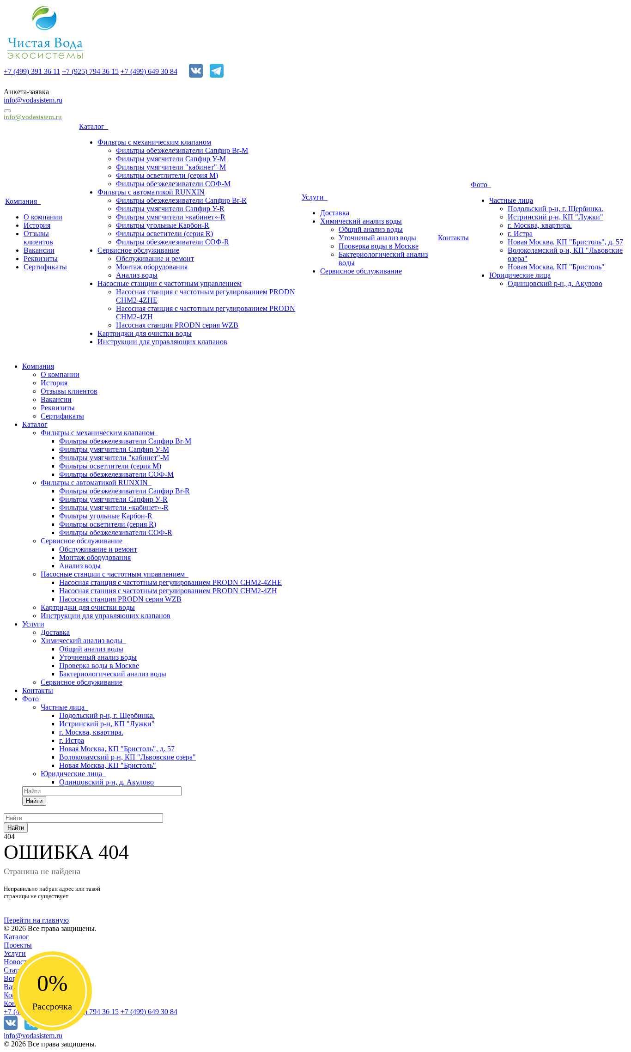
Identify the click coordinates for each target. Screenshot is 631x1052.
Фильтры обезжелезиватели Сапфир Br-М (182, 150)
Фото (481, 185)
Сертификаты (45, 267)
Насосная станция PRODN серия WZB (177, 325)
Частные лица (511, 200)
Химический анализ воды (361, 221)
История (37, 225)
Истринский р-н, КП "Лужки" (555, 217)
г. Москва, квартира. (540, 225)
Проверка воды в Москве (379, 246)
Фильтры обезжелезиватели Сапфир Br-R (181, 200)
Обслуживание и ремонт (155, 258)
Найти (34, 800)
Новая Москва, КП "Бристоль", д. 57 (565, 242)
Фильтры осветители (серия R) (164, 233)
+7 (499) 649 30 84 (149, 71)
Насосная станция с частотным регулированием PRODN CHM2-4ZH (168, 591)
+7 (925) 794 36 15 (90, 71)
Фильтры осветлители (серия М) (167, 175)
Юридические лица (520, 275)
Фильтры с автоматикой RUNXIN (151, 192)
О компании (43, 217)
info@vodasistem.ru (33, 100)
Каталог (93, 126)
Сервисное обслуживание (138, 250)
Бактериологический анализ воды (112, 674)
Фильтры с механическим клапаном (154, 142)
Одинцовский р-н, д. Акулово (555, 283)
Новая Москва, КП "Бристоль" (556, 267)
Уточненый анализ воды (377, 238)
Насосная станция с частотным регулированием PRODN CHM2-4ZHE (170, 582)
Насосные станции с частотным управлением (169, 283)
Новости (17, 962)
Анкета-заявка (26, 92)
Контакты (453, 238)
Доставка (334, 213)
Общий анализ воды (371, 229)
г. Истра (520, 233)
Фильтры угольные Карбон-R (162, 225)
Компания (23, 201)
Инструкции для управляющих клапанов (162, 342)
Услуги (315, 197)
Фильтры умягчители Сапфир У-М (171, 159)
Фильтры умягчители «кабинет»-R (170, 217)
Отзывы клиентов (38, 238)
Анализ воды (137, 275)
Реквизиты (41, 258)
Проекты (18, 945)
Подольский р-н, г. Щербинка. (555, 209)
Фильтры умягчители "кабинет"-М (171, 167)
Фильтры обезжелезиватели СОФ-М (173, 184)
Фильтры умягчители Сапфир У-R (170, 209)
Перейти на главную (36, 920)
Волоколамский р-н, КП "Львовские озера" (127, 757)
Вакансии (39, 250)
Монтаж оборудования (152, 267)
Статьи (15, 970)
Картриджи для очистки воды (144, 333)
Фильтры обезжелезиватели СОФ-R (172, 242)
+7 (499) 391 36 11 (32, 71)
